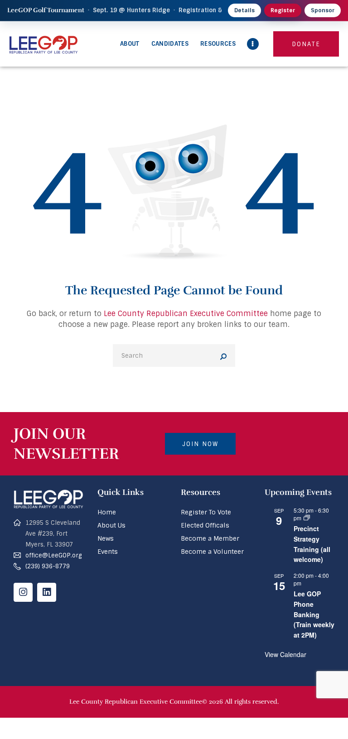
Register (283, 10)
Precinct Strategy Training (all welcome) (312, 544)
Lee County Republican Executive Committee (186, 313)
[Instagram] (23, 592)
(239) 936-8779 (47, 566)
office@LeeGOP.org (53, 555)
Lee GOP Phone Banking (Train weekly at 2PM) (314, 614)
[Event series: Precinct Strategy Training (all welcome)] (307, 518)
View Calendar (285, 654)
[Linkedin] (46, 592)
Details (244, 10)
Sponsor (322, 10)
